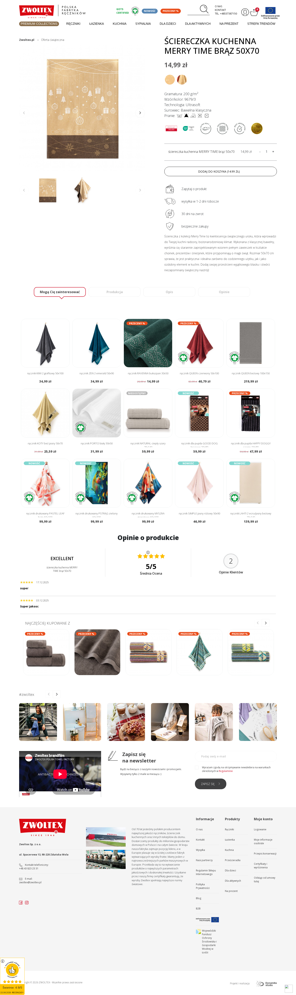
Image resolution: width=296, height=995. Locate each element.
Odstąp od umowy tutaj (264, 879)
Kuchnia (119, 23)
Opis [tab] (169, 292)
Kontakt (220, 10)
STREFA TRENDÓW (261, 23)
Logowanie (260, 829)
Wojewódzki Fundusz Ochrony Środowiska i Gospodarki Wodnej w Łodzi (209, 941)
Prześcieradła (232, 860)
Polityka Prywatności (203, 886)
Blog (198, 898)
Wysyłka (200, 850)
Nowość (149, 11)
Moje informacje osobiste (263, 841)
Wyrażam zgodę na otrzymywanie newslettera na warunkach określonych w (236, 769)
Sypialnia (143, 23)
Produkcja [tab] (115, 292)
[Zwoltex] (65, 10)
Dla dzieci (168, 23)
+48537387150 (228, 13)
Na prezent (228, 23)
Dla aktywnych (198, 23)
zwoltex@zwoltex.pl (30, 882)
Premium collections (39, 23)
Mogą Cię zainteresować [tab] (60, 292)
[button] (140, 113)
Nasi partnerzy (204, 860)
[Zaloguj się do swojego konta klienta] (244, 12)
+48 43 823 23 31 (28, 868)
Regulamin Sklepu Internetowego (206, 872)
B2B (198, 908)
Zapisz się (208, 784)
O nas (218, 6)
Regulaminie (226, 771)
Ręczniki (73, 23)
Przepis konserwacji (265, 853)
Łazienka (96, 23)
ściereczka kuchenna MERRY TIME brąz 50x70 (201, 151)
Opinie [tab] (224, 292)
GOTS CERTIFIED (122, 10)
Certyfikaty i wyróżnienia (261, 865)
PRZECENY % (171, 11)
